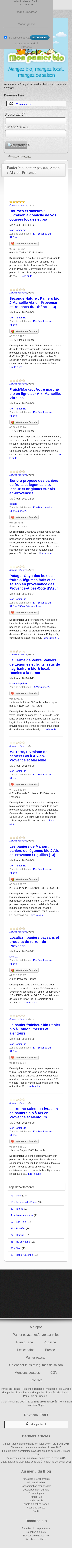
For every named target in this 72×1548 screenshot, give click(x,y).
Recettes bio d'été (36, 1532)
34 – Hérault (17, 1235)
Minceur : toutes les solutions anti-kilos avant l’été (29, 1443)
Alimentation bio (36, 1482)
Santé (36, 1511)
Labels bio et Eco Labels (36, 1504)
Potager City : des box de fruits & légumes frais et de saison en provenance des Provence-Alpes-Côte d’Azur (33, 582)
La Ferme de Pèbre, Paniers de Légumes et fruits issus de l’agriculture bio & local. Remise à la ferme (34, 666)
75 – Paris (16, 1195)
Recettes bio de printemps (36, 1528)
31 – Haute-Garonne (22, 1255)
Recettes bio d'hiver (36, 1539)
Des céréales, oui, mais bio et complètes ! (28, 1458)
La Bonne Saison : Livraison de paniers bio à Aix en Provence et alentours (33, 1113)
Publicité (50, 1342)
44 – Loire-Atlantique (22, 1215)
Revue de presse (36, 1507)
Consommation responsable (36, 1486)
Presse (50, 1350)
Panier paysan (36, 1357)
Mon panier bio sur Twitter (16, 1392)
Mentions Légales (27, 1372)
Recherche (19, 145)
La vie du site (36, 1500)
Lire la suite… (27, 276)
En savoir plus (36, 1493)
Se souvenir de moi (19, 37)
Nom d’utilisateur (26, 11)
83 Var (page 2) (41, 687)
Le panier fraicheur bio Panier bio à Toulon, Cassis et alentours (34, 1029)
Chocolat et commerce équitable (28, 1447)
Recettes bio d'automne (36, 1535)
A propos (36, 1327)
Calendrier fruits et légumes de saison (36, 1365)
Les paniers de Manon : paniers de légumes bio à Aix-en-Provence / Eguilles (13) (34, 850)
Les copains (25, 1350)
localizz (13, 956)
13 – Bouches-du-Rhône (24, 1202)
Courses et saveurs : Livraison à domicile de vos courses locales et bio (32, 215)
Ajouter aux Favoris (26, 243)
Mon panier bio (24, 104)
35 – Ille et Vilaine (20, 1241)
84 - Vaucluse (33, 606)
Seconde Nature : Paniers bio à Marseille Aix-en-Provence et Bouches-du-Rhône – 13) (34, 302)
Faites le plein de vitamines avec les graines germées (31, 1451)
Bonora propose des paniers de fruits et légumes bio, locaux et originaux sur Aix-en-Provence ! (33, 487)
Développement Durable (36, 1489)
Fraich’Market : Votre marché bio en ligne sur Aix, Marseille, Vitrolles (35, 393)
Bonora (13, 503)
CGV (53, 1372)
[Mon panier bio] (9, 156)
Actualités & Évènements (36, 1479)
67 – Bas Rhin (18, 1222)
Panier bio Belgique (33, 1388)
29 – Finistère (18, 1228)
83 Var (21, 606)
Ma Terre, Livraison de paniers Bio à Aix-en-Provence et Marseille (28, 756)
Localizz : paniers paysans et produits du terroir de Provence (34, 942)
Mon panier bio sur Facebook (48, 1392)
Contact (36, 1380)
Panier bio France (10, 1388)
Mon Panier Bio (17, 230)
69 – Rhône (17, 1208)
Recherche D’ (15, 114)
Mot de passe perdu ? (26, 43)
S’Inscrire (26, 47)
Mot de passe (26, 24)
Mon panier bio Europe (58, 1388)
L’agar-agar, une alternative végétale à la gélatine (27, 1461)
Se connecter (26, 4)
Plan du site (24, 1342)
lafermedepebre (18, 683)
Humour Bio (36, 1496)
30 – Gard (16, 1248)
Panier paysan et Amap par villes (36, 1334)
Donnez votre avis (18, 205)
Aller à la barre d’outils (26, 1)
